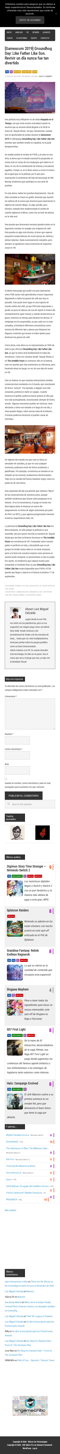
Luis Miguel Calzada (14, 1291)
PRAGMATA (11, 1199)
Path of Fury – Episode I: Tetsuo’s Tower (36, 1360)
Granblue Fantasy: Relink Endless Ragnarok (23, 952)
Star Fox (10, 1159)
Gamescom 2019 (22, 592)
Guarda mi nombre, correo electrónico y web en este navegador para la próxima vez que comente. (28, 785)
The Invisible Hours (33, 595)
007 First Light (16, 1029)
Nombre (9, 734)
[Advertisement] (32, 1240)
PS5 (9, 876)
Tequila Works (18, 595)
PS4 (7, 72)
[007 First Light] (15, 1048)
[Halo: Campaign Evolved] (15, 1102)
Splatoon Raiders (18, 910)
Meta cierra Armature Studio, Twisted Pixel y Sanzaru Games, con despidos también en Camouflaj (30, 1306)
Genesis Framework (44, 1445)
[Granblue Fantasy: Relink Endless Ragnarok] (15, 973)
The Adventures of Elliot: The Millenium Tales (27, 1148)
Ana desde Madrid (13, 1302)
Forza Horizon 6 (13, 1172)
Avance (18, 586)
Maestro (30, 1291)
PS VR (35, 72)
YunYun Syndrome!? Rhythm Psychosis (24, 1192)
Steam (11, 589)
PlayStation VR (48, 586)
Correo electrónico (13, 749)
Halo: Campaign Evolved (22, 1083)
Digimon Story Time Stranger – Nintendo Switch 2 (26, 868)
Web (7, 764)
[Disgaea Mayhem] (15, 1008)
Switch (30, 876)
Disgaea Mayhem (18, 989)
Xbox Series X (17, 876)
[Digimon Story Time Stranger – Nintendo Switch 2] (15, 889)
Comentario (11, 696)
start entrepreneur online (16, 1281)
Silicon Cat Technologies (37, 1442)
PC (11, 72)
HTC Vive (17, 72)
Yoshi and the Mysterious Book (20, 1166)
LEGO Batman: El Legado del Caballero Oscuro (27, 1186)
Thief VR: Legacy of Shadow (39, 1316)
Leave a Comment (45, 76)
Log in (34, 1448)
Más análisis (10, 1210)
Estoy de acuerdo (30, 20)
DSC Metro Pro (28, 1445)
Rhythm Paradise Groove (17, 1135)
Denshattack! (12, 1141)
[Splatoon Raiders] (15, 929)
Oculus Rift (26, 72)
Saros (9, 1179)
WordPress (27, 1448)
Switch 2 (38, 876)
